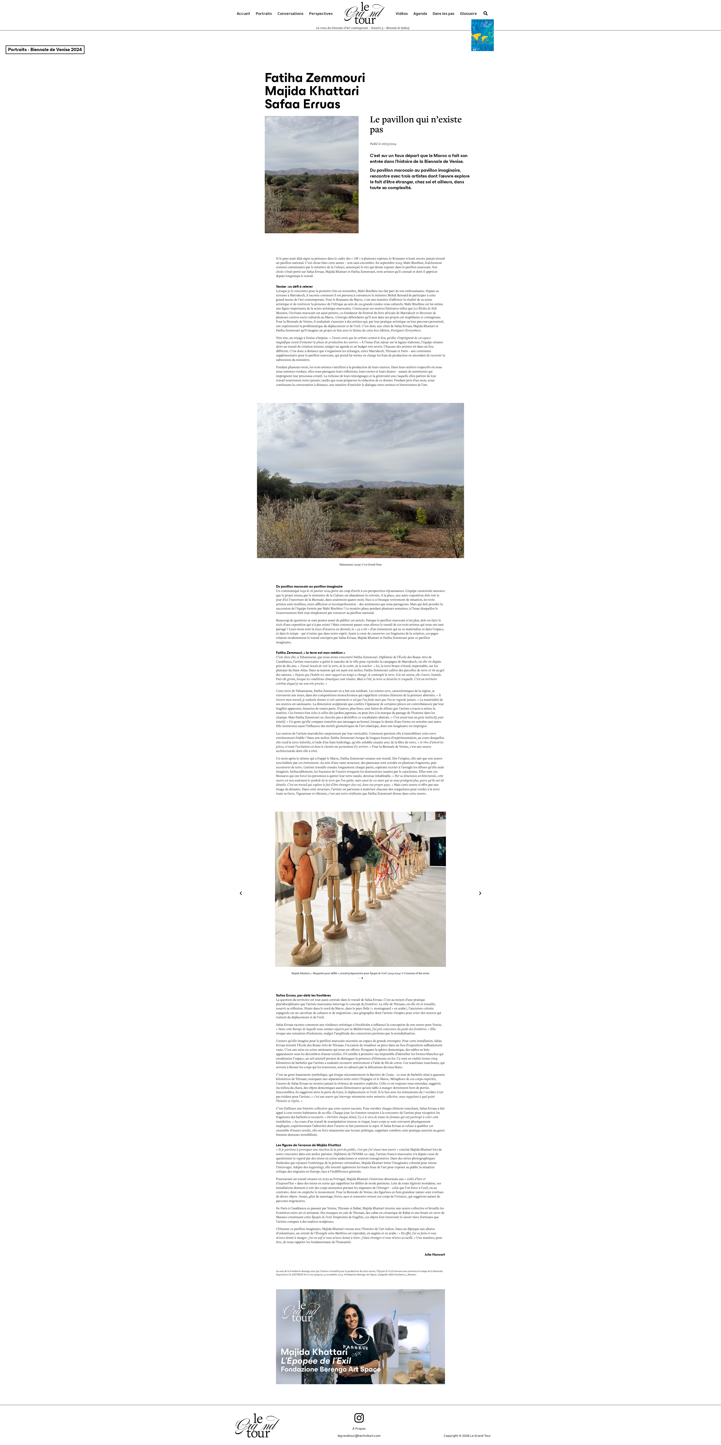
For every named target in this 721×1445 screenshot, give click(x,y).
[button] (240, 893)
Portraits (264, 13)
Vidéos (402, 13)
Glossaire (468, 13)
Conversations (290, 13)
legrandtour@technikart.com (359, 1435)
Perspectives (321, 13)
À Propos (359, 1428)
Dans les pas (443, 13)
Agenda (420, 13)
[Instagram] (359, 1418)
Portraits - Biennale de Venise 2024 (45, 49)
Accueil (243, 13)
